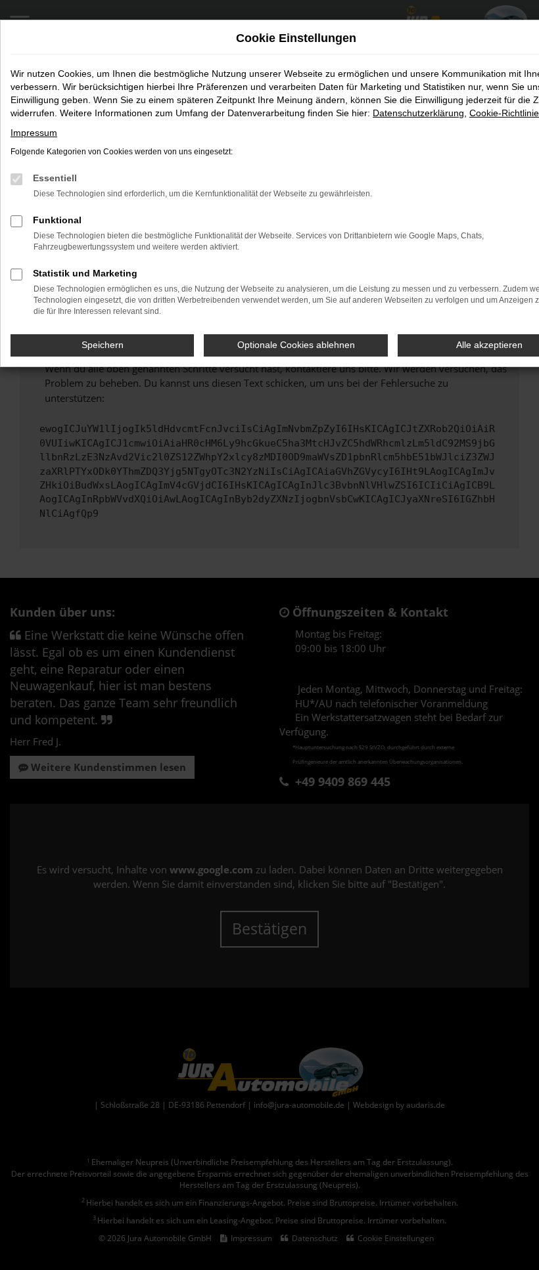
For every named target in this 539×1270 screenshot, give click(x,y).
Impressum (34, 132)
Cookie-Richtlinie (504, 113)
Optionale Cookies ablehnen (296, 344)
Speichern (103, 344)
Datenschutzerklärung (418, 113)
